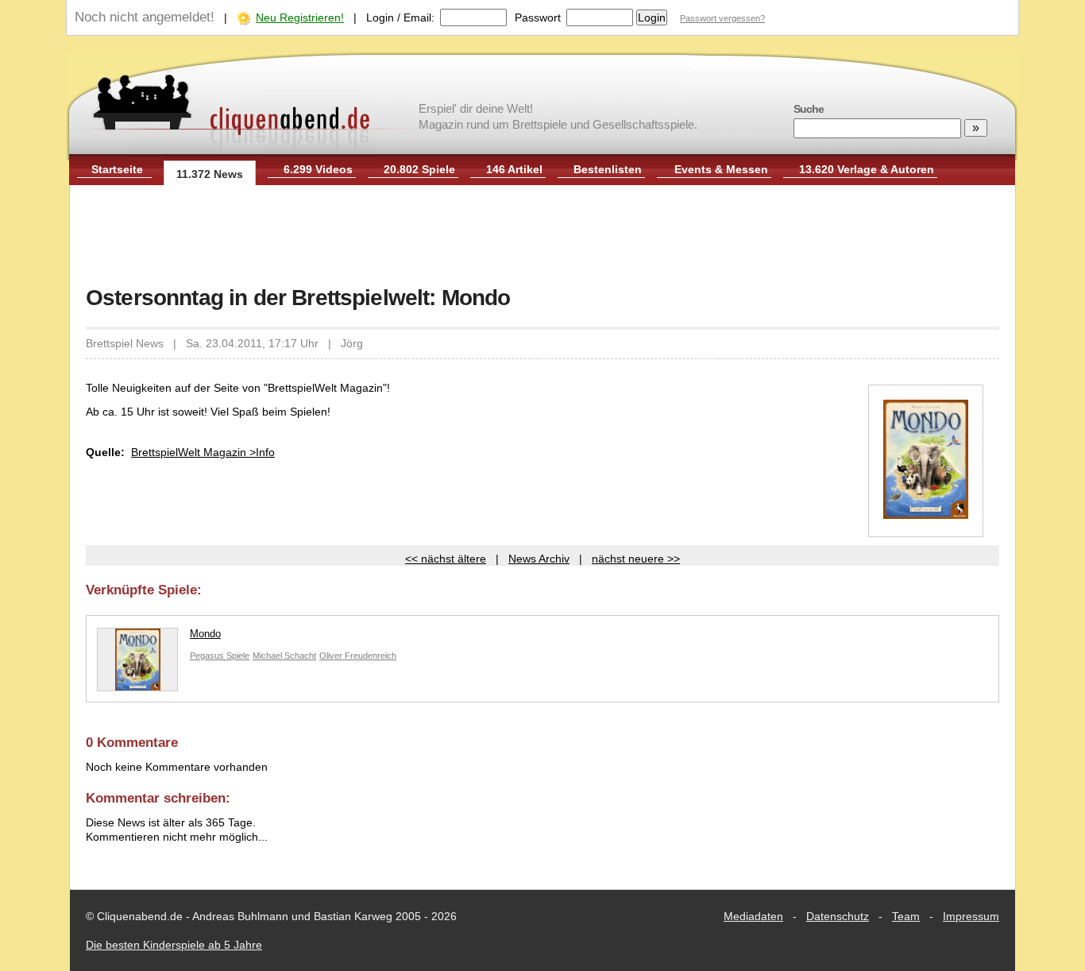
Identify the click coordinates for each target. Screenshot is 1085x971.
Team (906, 916)
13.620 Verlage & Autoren (866, 169)
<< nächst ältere (445, 558)
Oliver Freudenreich (357, 655)
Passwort (538, 17)
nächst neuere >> (636, 558)
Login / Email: (400, 17)
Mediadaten (753, 916)
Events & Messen (721, 169)
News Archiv (539, 558)
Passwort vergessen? (722, 18)
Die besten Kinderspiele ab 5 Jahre (174, 944)
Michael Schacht (284, 655)
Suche (808, 109)
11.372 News (209, 174)
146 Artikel (514, 169)
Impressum (971, 916)
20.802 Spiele (419, 169)
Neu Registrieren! (300, 17)
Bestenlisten (607, 169)
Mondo (205, 634)
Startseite (117, 169)
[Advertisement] (542, 237)
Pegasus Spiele (219, 655)
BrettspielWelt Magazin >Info (203, 452)
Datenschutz (837, 916)
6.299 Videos (318, 169)
